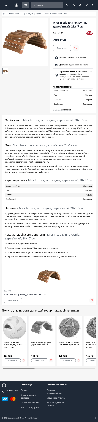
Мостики (88, 190)
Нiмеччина (87, 186)
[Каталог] (25, 5)
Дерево (89, 195)
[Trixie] (89, 33)
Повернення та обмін (31, 402)
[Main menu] (6, 5)
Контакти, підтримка (30, 407)
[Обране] (87, 5)
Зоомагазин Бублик (16, 418)
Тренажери (87, 199)
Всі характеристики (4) (62, 109)
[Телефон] (67, 5)
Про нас (24, 390)
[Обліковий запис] (80, 5)
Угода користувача (56, 398)
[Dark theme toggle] (74, 5)
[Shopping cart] (93, 5)
